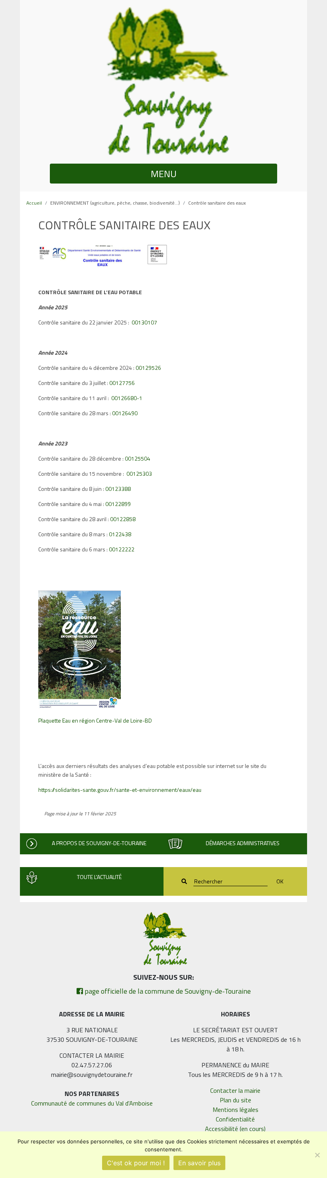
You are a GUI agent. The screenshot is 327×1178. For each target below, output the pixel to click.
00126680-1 (126, 398)
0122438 (120, 534)
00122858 (123, 519)
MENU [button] (164, 173)
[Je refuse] (317, 1155)
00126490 (125, 413)
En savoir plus (199, 1163)
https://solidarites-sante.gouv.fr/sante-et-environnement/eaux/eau (119, 789)
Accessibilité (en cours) (235, 1128)
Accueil (34, 203)
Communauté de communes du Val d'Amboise (92, 1103)
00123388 (118, 488)
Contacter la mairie (235, 1090)
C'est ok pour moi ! (136, 1163)
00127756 (122, 383)
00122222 (121, 549)
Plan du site (235, 1100)
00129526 (148, 367)
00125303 (139, 473)
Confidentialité (235, 1119)
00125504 (137, 458)
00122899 (118, 504)
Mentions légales (235, 1109)
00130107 (144, 322)
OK (280, 881)
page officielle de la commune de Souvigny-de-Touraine (167, 991)
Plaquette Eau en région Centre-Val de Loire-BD (95, 720)
